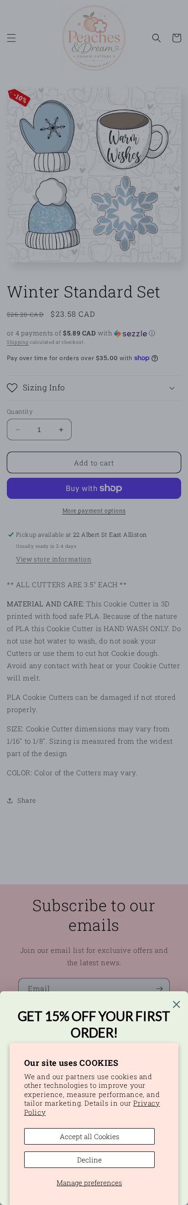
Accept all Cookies (89, 1136)
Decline (89, 1159)
